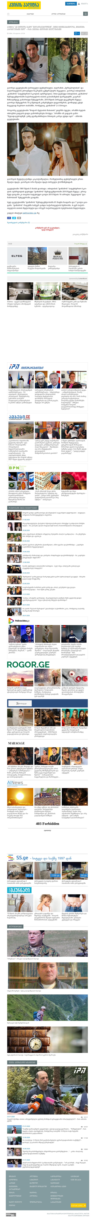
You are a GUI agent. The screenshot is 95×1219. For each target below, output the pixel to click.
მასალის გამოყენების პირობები (78, 1216)
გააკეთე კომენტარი (80, 234)
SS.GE (10, 244)
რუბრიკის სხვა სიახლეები (23, 508)
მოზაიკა (13, 22)
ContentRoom (78, 279)
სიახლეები (30, 14)
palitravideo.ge (29, 213)
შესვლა (84, 4)
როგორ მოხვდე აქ (80, 244)
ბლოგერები (15, 926)
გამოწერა (71, 4)
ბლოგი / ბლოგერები (58, 14)
